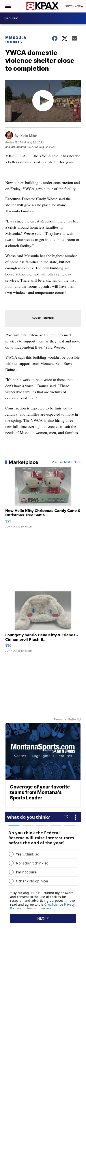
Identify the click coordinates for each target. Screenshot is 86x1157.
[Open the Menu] (7, 6)
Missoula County (15, 39)
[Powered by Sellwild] (74, 719)
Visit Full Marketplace (66, 462)
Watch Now (73, 6)
